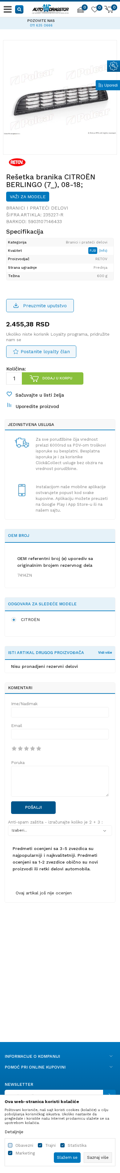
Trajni (50, 1145)
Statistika (77, 1145)
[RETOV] (17, 162)
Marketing (25, 1153)
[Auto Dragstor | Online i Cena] (50, 8)
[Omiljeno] (94, 10)
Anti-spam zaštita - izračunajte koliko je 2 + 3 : (55, 822)
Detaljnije (14, 1131)
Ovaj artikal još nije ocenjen (44, 892)
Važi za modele (28, 196)
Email (16, 725)
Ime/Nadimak (24, 703)
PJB (93, 250)
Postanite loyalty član (45, 351)
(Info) (103, 251)
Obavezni (24, 1145)
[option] (60, 97)
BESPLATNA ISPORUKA (68, 20)
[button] (19, 9)
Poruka (18, 762)
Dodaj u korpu (57, 378)
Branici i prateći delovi (37, 208)
